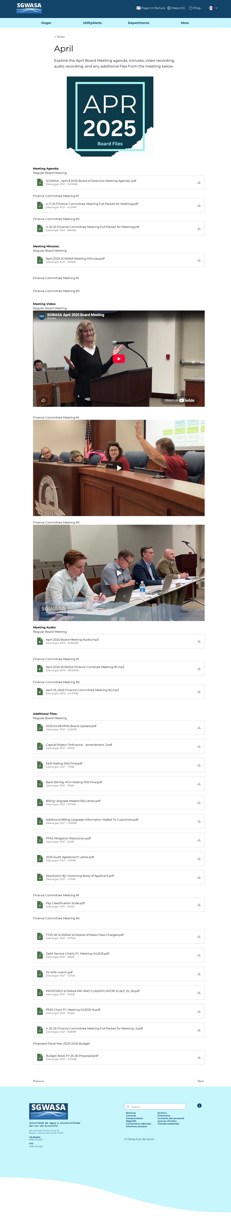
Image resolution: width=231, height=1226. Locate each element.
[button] (66, 36)
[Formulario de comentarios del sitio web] (199, 1105)
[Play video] (119, 468)
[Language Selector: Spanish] (213, 8)
